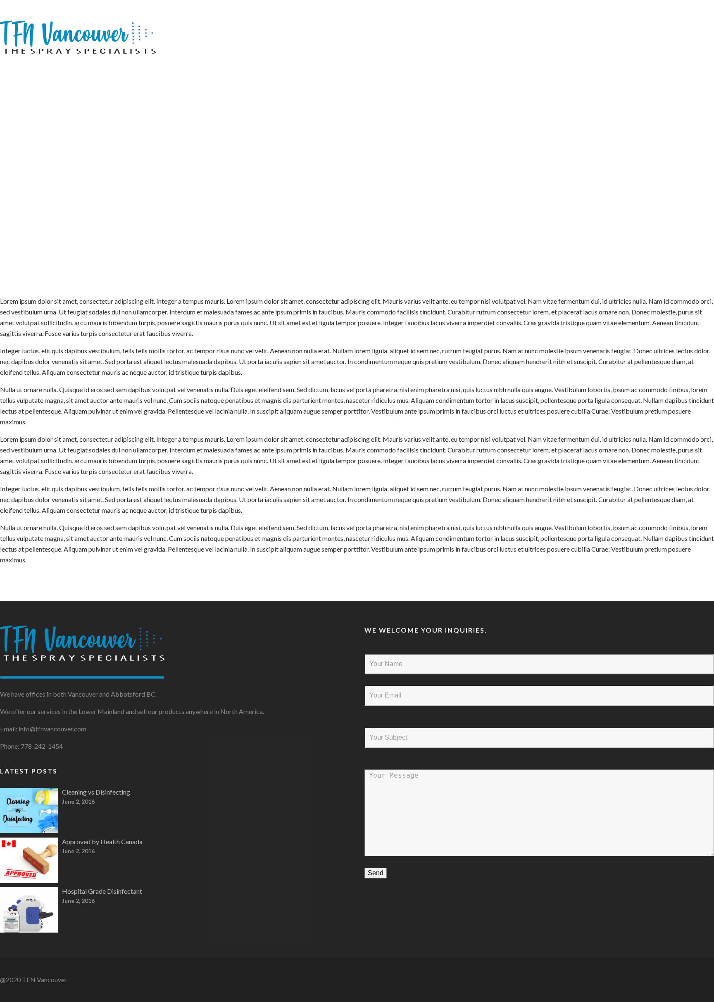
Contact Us (690, 20)
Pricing (606, 20)
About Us (560, 20)
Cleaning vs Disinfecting (96, 792)
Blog (643, 20)
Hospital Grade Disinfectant (102, 891)
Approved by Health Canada (102, 841)
